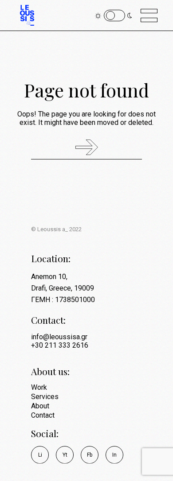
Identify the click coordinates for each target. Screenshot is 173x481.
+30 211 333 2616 (59, 345)
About (40, 406)
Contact (43, 415)
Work (39, 387)
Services (45, 396)
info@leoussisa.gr (59, 337)
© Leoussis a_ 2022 (56, 229)
